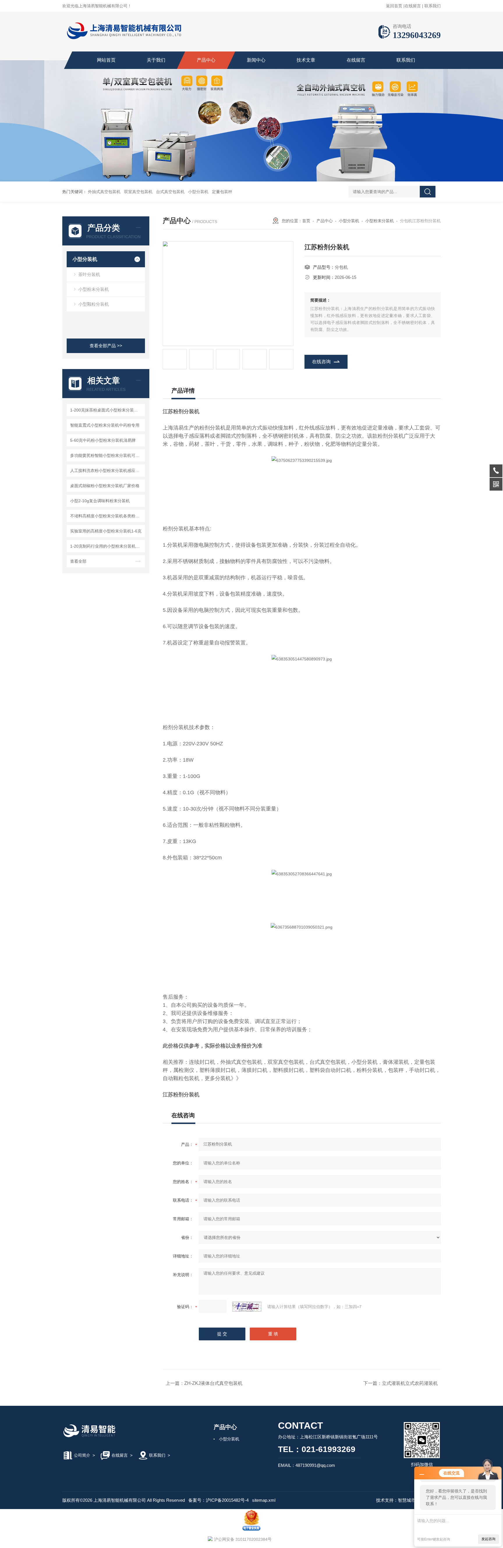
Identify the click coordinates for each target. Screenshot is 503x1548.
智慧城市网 (409, 1500)
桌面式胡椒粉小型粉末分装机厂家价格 (104, 485)
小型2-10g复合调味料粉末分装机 (100, 500)
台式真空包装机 (170, 191)
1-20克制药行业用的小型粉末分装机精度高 (106, 546)
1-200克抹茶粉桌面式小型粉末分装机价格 (106, 410)
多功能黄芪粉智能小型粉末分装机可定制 (106, 455)
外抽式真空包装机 (104, 191)
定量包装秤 (222, 191)
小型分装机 (198, 191)
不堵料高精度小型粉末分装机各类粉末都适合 (106, 516)
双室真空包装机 (138, 191)
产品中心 (206, 60)
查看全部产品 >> (106, 345)
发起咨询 (488, 1539)
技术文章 (306, 60)
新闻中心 (256, 60)
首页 (306, 220)
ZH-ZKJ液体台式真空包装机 (213, 1383)
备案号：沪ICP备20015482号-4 (218, 1500)
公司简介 (82, 1455)
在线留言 (413, 5)
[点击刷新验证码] (246, 1307)
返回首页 (394, 5)
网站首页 (106, 60)
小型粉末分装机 (93, 289)
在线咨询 (321, 361)
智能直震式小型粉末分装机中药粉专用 (104, 425)
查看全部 (78, 561)
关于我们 (156, 60)
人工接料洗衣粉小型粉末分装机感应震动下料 (106, 470)
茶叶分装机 (89, 274)
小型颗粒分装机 (93, 304)
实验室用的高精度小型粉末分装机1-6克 (105, 531)
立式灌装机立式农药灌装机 (410, 1383)
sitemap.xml (263, 1500)
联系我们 (432, 5)
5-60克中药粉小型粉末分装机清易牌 (103, 440)
